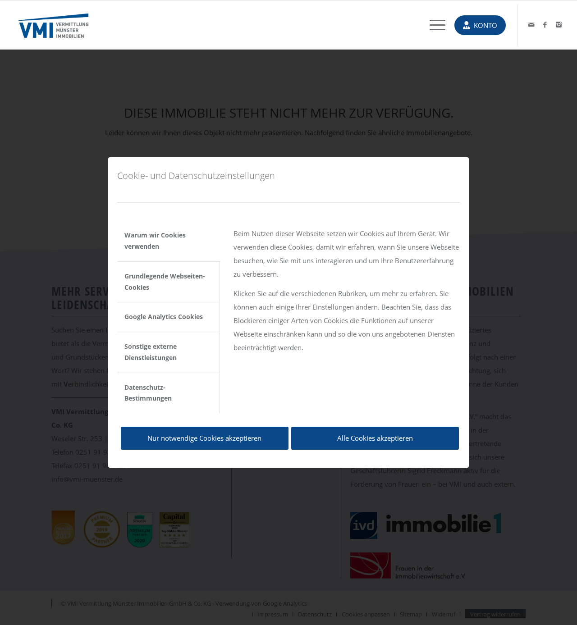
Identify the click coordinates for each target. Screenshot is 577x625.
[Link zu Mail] (531, 24)
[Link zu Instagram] (558, 24)
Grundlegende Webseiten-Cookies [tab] (164, 282)
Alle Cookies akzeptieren (375, 438)
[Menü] (433, 25)
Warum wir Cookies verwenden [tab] (155, 241)
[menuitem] (433, 25)
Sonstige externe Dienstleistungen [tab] (150, 352)
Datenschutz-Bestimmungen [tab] (148, 393)
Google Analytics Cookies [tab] (163, 316)
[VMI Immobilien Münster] (53, 25)
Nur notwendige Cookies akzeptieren (204, 438)
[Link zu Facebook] (545, 24)
